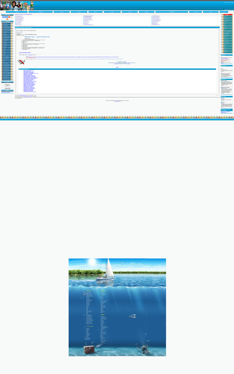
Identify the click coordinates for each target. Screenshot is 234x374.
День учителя (226, 39)
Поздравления (88, 301)
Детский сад (5, 23)
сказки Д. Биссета (155, 17)
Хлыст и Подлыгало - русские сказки (29, 88)
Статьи (19, 14)
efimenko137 (228, 111)
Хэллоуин (102, 321)
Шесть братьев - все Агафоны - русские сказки (31, 73)
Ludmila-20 (222, 112)
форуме (222, 62)
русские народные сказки (28, 14)
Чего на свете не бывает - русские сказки (30, 81)
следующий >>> (128, 63)
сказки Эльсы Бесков (87, 18)
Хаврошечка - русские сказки (28, 90)
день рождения (88, 333)
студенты (87, 335)
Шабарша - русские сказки (28, 74)
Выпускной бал (103, 328)
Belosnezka (224, 111)
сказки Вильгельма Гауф (88, 19)
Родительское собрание (89, 296)
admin (31, 95)
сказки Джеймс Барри (19, 18)
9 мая (224, 29)
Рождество (102, 293)
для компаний (88, 338)
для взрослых (103, 337)
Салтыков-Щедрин (155, 21)
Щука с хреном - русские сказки (29, 72)
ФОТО (195, 11)
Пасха (225, 24)
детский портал (30, 54)
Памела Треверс (18, 24)
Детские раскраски (6, 71)
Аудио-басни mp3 (89, 322)
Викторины (5, 43)
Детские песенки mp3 (6, 74)
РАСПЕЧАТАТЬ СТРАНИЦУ (6, 92)
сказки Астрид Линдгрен (156, 19)
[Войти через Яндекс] (9, 17)
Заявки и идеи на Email (224, 58)
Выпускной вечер (226, 34)
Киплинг (85, 22)
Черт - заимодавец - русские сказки (29, 79)
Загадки (4, 48)
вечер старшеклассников (227, 31)
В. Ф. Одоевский (18, 22)
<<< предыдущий (116, 63)
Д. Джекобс (154, 22)
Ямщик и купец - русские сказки (29, 70)
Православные (103, 311)
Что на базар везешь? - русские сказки (30, 76)
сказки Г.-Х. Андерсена (19, 17)
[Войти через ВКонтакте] (5, 17)
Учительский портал (89, 294)
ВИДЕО (146, 11)
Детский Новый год (104, 317)
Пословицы (88, 304)
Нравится (117, 67)
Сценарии (4, 41)
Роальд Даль (86, 23)
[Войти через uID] (3, 17)
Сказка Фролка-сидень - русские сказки (30, 91)
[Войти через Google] (11, 17)
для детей (87, 337)
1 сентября (225, 36)
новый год (87, 328)
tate (221, 111)
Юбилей (225, 44)
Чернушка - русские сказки (28, 80)
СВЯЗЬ (95, 11)
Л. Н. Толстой (86, 21)
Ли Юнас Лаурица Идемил (88, 24)
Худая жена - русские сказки (28, 86)
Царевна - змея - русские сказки (29, 85)
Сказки (87, 307)
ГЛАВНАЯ (17, 11)
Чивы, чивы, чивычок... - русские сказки (30, 78)
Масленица (225, 26)
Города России (88, 314)
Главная (225, 9)
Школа (102, 304)
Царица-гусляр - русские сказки (29, 83)
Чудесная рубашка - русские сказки (29, 75)
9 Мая (101, 325)
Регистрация (229, 9)
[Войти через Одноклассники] (7, 19)
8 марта (102, 323)
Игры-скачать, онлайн (6, 79)
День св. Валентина (227, 19)
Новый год (225, 16)
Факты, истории (5, 58)
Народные (27, 96)
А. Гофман (85, 20)
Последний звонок (103, 301)
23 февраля (225, 21)
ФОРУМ (79, 11)
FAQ (224, 11)
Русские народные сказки (24, 52)
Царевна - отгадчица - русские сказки (29, 84)
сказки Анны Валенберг (155, 18)
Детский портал (5, 25)
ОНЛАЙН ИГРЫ (172, 11)
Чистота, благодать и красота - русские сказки (31, 77)
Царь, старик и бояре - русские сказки (29, 82)
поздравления (88, 339)
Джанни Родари (154, 23)
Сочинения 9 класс (6, 66)
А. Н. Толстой (18, 21)
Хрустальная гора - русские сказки (29, 87)
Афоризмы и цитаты (6, 36)
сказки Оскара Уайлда (87, 17)
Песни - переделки (6, 56)
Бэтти (225, 112)
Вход (232, 9)
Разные (225, 52)
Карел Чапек (18, 23)
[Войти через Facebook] (7, 17)
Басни (4, 51)
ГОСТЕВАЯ (41, 11)
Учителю (4, 33)
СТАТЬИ (112, 11)
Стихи (4, 53)
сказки (22, 14)
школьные (87, 334)
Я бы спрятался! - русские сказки (29, 71)
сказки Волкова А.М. (19, 19)
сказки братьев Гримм (155, 16)
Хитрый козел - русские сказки (28, 89)
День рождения (226, 41)
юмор (87, 336)
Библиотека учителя (6, 28)
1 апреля (102, 324)
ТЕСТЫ (210, 11)
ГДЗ (4, 61)
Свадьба (225, 49)
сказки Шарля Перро (87, 16)
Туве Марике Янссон (155, 24)
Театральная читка (6, 69)
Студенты (225, 47)
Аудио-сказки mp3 (6, 76)
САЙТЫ (61, 11)
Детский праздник (103, 333)
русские (30, 96)
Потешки (4, 46)
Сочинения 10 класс (89, 317)
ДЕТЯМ (129, 11)
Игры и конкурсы (5, 38)
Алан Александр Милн (155, 20)
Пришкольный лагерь (6, 64)
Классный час (5, 31)
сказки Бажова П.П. (19, 16)
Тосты (87, 312)
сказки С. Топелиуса (19, 20)
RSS (232, 2)
